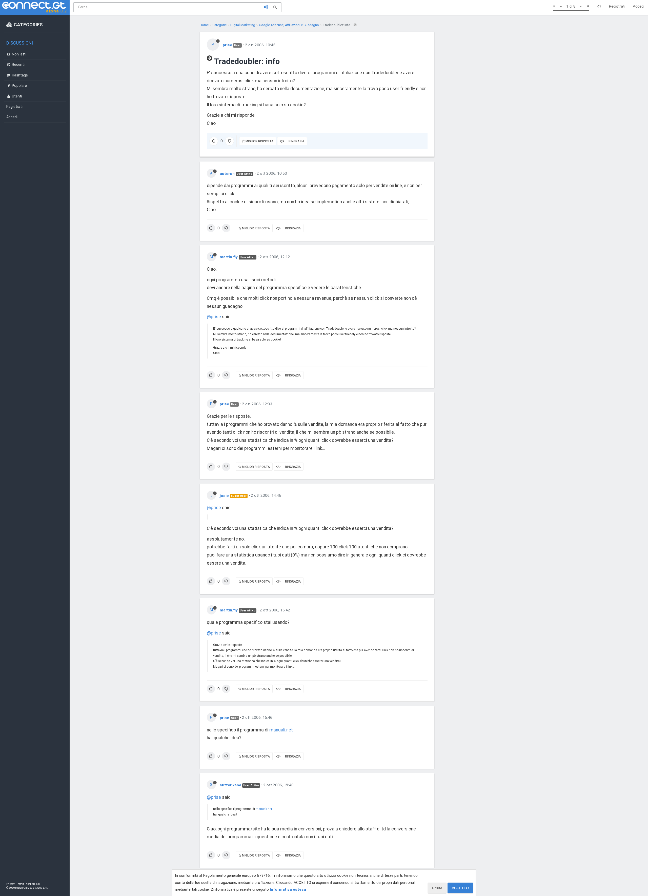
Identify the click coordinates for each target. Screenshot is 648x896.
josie (224, 495)
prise (227, 45)
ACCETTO (460, 888)
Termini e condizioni (28, 884)
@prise (214, 316)
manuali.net (281, 729)
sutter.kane (230, 785)
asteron (227, 173)
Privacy (10, 884)
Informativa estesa (288, 889)
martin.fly (229, 257)
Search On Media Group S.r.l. (31, 887)
